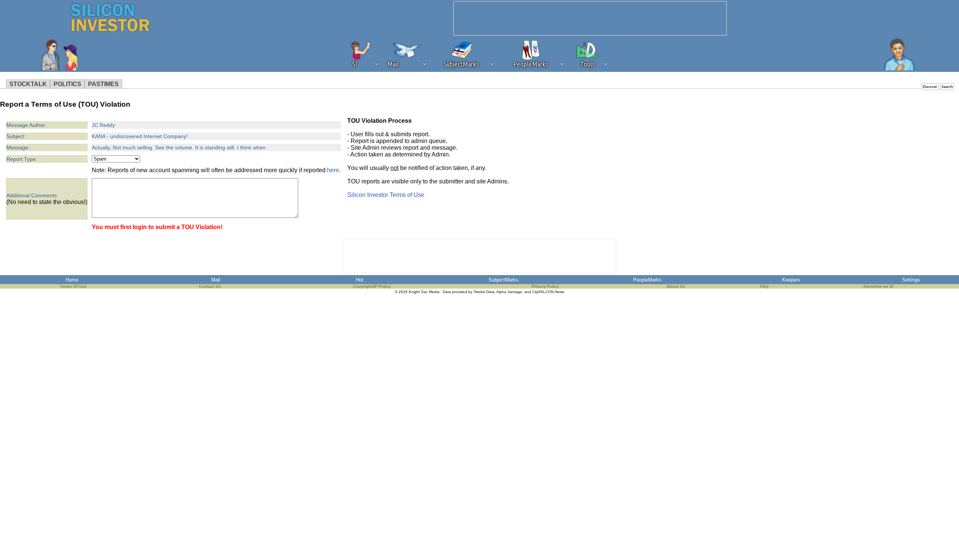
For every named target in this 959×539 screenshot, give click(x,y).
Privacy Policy (545, 286)
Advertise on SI (878, 286)
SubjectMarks (503, 280)
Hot (359, 280)
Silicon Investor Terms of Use (385, 195)
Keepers (791, 280)
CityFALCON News (548, 292)
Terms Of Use (73, 286)
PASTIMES (103, 84)
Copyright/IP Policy (372, 286)
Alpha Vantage (509, 292)
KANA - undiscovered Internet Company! (140, 136)
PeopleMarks (647, 280)
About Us (675, 286)
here (333, 170)
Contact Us (210, 286)
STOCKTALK (28, 84)
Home (72, 280)
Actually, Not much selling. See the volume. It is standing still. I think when (179, 147)
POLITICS (67, 84)
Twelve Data (484, 292)
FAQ (764, 286)
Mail (215, 280)
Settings (911, 280)
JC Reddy (103, 125)
